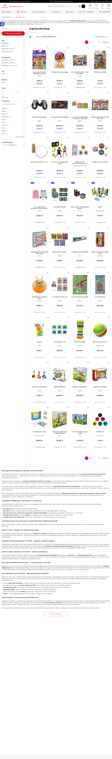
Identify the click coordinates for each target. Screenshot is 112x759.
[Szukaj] (83, 6)
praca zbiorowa (100, 211)
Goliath (80, 390)
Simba (80, 211)
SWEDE (39, 76)
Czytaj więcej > (39, 24)
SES (80, 435)
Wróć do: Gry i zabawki (13, 33)
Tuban (80, 76)
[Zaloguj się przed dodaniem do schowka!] (47, 47)
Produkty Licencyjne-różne (80, 166)
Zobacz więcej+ (20, 136)
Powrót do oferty (54, 614)
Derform (39, 211)
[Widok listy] (32, 36)
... (95, 42)
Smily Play (100, 256)
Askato (59, 390)
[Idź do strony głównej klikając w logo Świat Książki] (12, 6)
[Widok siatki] (30, 36)
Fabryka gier (100, 435)
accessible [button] (2, 24)
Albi (80, 256)
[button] (80, 6)
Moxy (39, 256)
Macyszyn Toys (100, 346)
